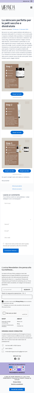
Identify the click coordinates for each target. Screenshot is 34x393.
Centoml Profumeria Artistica (7, 325)
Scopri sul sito (17, 94)
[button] (31, 7)
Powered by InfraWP (18, 378)
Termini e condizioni (17, 384)
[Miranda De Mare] (8, 7)
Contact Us (20, 326)
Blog (18, 323)
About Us (19, 321)
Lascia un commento (7, 29)
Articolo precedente (17, 186)
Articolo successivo (17, 188)
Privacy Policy (17, 382)
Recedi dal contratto (17, 389)
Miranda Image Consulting (6, 322)
